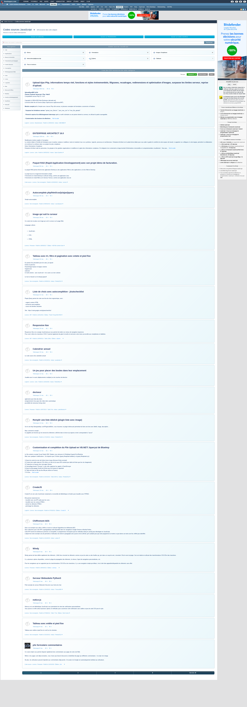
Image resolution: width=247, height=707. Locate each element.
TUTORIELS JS (115, 9)
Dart (106, 7)
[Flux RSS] (241, 9)
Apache (93, 7)
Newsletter (60, 1)
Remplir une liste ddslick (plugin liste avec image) (57, 420)
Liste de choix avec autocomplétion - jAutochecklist (58, 291)
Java (48, 4)
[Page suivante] (152, 672)
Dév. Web (53, 4)
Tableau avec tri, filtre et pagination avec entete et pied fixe (62, 256)
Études (75, 1)
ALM (36, 4)
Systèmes (90, 4)
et (225, 142)
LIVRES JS (141, 9)
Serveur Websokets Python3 (47, 578)
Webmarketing (161, 7)
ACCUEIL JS (94, 9)
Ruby (135, 7)
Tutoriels (34, 1)
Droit (82, 1)
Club (88, 1)
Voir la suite (55, 118)
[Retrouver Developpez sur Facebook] (245, 9)
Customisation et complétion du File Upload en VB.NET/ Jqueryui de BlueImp (71, 447)
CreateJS (37, 487)
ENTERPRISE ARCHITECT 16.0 (48, 133)
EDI (59, 4)
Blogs (46, 1)
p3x (61, 664)
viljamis (58, 338)
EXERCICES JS (133, 9)
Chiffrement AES (41, 521)
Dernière (192, 673)
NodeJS (126, 7)
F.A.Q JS (108, 9)
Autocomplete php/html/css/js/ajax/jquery (53, 192)
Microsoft (42, 4)
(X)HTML (169, 7)
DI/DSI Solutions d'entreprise (17, 4)
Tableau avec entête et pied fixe (48, 623)
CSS (102, 7)
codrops (54, 567)
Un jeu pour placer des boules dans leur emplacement (59, 370)
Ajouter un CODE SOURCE (179, 37)
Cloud (28, 4)
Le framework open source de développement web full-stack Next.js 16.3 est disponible (234, 100)
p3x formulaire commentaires (47, 645)
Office (78, 4)
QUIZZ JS (147, 9)
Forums (26, 1)
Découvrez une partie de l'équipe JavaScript (231, 168)
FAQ (40, 1)
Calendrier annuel (41, 349)
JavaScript (119, 7)
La (228, 144)
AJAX (87, 7)
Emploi (68, 1)
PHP (131, 7)
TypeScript (142, 7)
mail (221, 177)
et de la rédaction (231, 162)
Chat (52, 1)
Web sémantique (151, 7)
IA (32, 4)
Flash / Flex (112, 7)
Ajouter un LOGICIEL (37, 37)
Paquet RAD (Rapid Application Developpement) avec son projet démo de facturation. (75, 163)
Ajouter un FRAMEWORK (108, 37)
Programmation (66, 4)
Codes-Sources (8, 21)
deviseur (37, 392)
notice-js (37, 600)
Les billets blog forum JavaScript (228, 170)
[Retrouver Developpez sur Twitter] (243, 9)
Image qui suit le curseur (45, 214)
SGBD (73, 4)
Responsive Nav (41, 325)
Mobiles (84, 4)
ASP (98, 7)
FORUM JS (101, 9)
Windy (36, 548)
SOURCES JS (124, 9)
